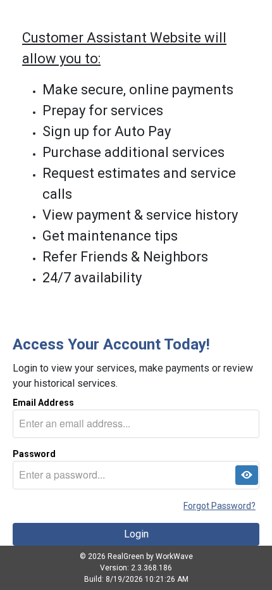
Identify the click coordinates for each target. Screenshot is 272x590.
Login (136, 534)
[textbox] (136, 423)
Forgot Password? (219, 506)
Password (34, 454)
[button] (246, 475)
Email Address (43, 403)
